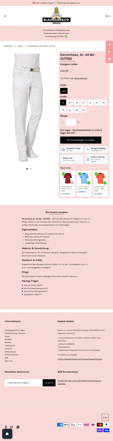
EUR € (105, 417)
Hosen (20, 46)
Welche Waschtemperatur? (36, 288)
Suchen (8, 342)
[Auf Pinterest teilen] (109, 59)
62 (77, 110)
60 (70, 110)
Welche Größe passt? (33, 285)
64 (83, 110)
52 (90, 102)
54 (97, 102)
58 (63, 110)
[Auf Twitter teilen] (109, 52)
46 (70, 102)
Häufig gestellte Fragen (15, 330)
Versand (8, 348)
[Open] (7, 434)
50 (83, 102)
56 (104, 102)
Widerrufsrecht (11, 355)
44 (63, 102)
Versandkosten (80, 78)
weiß (64, 91)
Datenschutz (10, 352)
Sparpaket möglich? (33, 294)
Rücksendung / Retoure (15, 333)
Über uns (9, 361)
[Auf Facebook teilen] (109, 44)
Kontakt (8, 339)
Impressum (10, 345)
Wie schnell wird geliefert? (35, 291)
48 (77, 102)
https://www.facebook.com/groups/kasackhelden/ (80, 359)
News (7, 336)
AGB (6, 358)
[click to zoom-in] (49, 58)
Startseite (8, 46)
